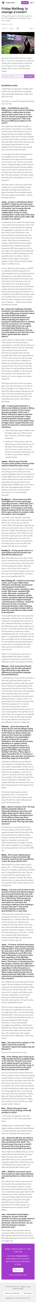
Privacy (23, 1286)
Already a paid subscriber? (18, 1275)
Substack (8, 1298)
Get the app (27, 1293)
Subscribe (25, 3)
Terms (28, 1286)
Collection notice (18, 1288)
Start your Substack (13, 1293)
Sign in (32, 3)
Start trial (18, 1270)
